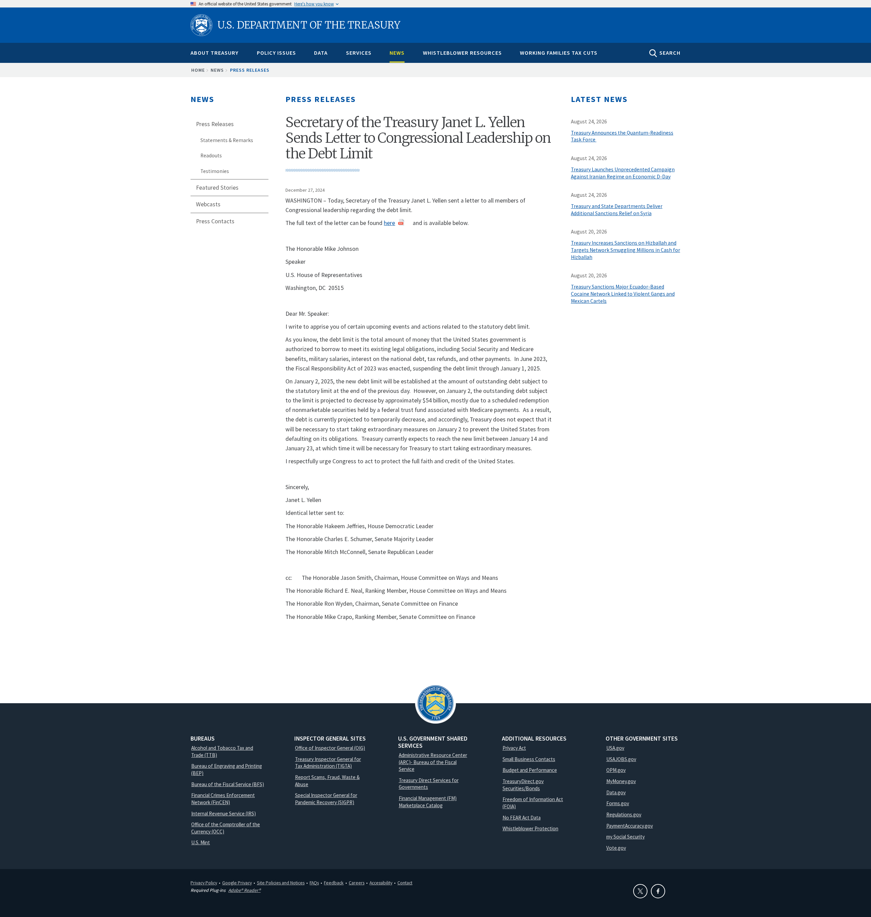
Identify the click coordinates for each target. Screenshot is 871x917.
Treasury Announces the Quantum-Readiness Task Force (622, 136)
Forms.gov (617, 803)
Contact (404, 883)
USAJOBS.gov (621, 759)
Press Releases (249, 70)
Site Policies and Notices (281, 883)
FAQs (314, 883)
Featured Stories (217, 187)
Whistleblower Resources (462, 52)
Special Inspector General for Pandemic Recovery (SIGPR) (326, 799)
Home (198, 70)
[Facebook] (658, 891)
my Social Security (625, 836)
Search (669, 52)
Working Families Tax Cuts (558, 52)
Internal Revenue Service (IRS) (223, 813)
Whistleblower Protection (530, 828)
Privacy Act (514, 748)
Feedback (334, 883)
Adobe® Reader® (244, 890)
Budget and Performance (530, 770)
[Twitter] (640, 891)
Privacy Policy (204, 883)
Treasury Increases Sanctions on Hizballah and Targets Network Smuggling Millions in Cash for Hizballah (625, 250)
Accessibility (380, 883)
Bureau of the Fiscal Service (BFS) (227, 784)
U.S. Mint (200, 842)
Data (321, 52)
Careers (356, 883)
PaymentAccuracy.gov (629, 826)
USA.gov (615, 748)
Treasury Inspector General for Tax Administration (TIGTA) (328, 762)
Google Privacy (237, 883)
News (397, 52)
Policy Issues (276, 52)
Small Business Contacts (529, 759)
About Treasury (215, 52)
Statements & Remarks (226, 140)
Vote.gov (616, 848)
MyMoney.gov (621, 781)
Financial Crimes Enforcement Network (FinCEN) (223, 799)
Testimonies (214, 171)
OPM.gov (616, 770)
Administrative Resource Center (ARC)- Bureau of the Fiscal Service (433, 762)
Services (359, 52)
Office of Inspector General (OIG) (330, 748)
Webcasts (208, 204)
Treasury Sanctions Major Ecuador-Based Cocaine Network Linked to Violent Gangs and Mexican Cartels (623, 293)
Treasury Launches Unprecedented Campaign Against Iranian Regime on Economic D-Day (623, 173)
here (389, 223)
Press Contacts (215, 221)
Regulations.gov (623, 814)
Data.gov (616, 792)
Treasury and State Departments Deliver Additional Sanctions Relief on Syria (616, 210)
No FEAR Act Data (522, 817)
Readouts (211, 155)
